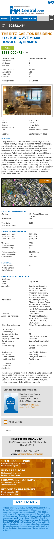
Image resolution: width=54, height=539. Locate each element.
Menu (51, 15)
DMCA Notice (44, 508)
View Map (45, 180)
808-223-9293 (32, 404)
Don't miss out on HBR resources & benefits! (18, 491)
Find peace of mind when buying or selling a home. (13, 472)
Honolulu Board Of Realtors (27, 10)
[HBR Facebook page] (49, 2)
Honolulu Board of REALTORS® (26, 508)
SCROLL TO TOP (25, 502)
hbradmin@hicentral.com (30, 453)
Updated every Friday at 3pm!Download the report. (16, 463)
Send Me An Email (27, 407)
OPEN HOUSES (29, 18)
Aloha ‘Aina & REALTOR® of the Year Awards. (18, 482)
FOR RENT (16, 18)
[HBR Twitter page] (52, 2)
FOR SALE (5, 18)
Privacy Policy (8, 510)
